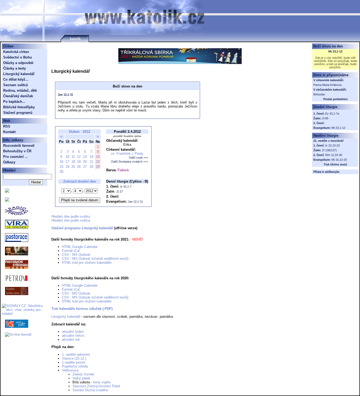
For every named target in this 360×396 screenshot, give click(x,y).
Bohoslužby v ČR (17, 151)
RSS (6, 126)
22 (98, 162)
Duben (74, 132)
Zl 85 (325, 118)
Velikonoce (70, 370)
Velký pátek (81, 378)
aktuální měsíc (73, 336)
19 (79, 162)
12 (79, 157)
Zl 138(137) (329, 150)
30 (61, 172)
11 (73, 157)
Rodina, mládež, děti (20, 90)
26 (79, 167)
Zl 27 (119, 191)
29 (98, 167)
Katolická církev (16, 52)
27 (85, 167)
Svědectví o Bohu (17, 57)
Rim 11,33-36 (333, 155)
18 (73, 162)
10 (67, 157)
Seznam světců (15, 85)
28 (91, 167)
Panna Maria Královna (327, 84)
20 (85, 162)
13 (85, 157)
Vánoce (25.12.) (74, 358)
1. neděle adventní (76, 354)
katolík (75, 39)
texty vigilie (101, 382)
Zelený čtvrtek (83, 374)
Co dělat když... (15, 79)
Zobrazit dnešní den (79, 181)
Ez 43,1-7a (332, 113)
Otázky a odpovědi (18, 63)
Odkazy (9, 162)
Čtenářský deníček (18, 96)
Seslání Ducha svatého (90, 390)
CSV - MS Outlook (76, 255)
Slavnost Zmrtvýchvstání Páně (96, 386)
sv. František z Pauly (127, 153)
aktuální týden (73, 332)
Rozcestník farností (19, 146)
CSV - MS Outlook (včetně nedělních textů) (95, 259)
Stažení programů (17, 113)
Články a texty (14, 68)
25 (73, 167)
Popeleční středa (75, 366)
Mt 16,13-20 (339, 159)
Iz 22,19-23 (332, 145)
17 (67, 162)
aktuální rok (71, 339)
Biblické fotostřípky (19, 107)
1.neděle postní (73, 362)
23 (61, 167)
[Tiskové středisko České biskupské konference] (7, 200)
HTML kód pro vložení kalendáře (86, 263)
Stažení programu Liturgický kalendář (82, 228)
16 (61, 162)
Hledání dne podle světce (70, 220)
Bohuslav (319, 94)
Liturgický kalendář (65, 317)
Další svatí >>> (138, 157)
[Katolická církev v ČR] (7, 191)
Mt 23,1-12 (335, 51)
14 (91, 157)
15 (98, 157)
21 (91, 162)
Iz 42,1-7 (126, 186)
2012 (86, 132)
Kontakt (9, 132)
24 (67, 167)
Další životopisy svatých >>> (129, 161)
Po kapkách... (14, 102)
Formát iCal (71, 251)
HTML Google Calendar (80, 247)
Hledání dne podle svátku (70, 216)
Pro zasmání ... (15, 157)
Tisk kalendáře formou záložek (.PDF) (82, 309)
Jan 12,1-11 (65, 94)
